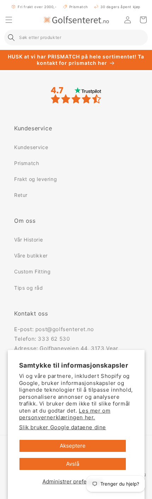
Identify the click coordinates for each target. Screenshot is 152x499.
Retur (21, 195)
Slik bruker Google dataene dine (62, 427)
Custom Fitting (32, 271)
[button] (9, 20)
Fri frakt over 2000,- (37, 7)
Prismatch (78, 7)
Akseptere (73, 445)
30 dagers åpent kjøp (120, 7)
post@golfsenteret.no (64, 329)
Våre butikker (31, 256)
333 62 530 (54, 338)
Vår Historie (28, 240)
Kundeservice (31, 147)
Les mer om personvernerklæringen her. (65, 414)
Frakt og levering (35, 179)
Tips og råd (28, 288)
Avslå (72, 463)
